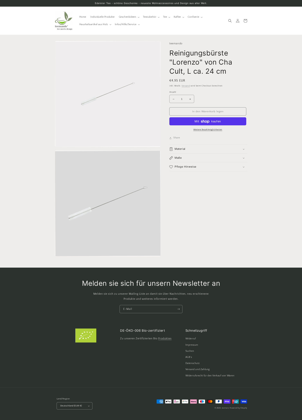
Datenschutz (192, 363)
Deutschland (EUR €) (71, 405)
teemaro (225, 408)
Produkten (164, 338)
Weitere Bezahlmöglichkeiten (207, 130)
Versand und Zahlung (197, 369)
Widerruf (190, 338)
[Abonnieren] (178, 309)
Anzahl (172, 92)
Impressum (191, 345)
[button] (129, 17)
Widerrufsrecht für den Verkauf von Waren (210, 375)
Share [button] (176, 138)
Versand (186, 86)
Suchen (189, 351)
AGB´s (188, 357)
